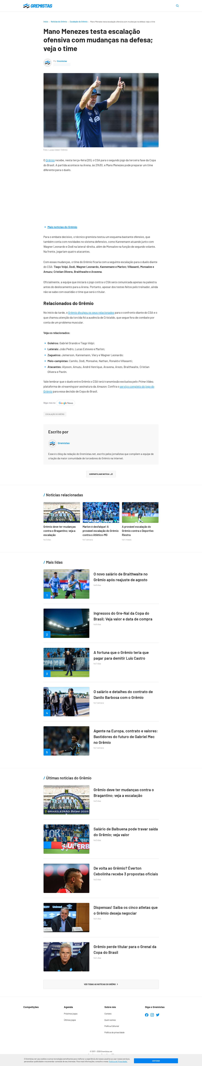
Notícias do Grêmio (59, 21)
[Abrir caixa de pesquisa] (177, 5)
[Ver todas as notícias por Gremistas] (47, 60)
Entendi (156, 1061)
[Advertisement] (101, 197)
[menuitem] (81, 1014)
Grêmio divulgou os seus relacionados (91, 312)
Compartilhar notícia (99, 474)
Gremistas (62, 61)
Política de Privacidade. (118, 1061)
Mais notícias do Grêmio (62, 227)
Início (45, 21)
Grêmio (50, 160)
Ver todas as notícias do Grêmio (100, 984)
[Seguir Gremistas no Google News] (59, 402)
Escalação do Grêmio (79, 21)
